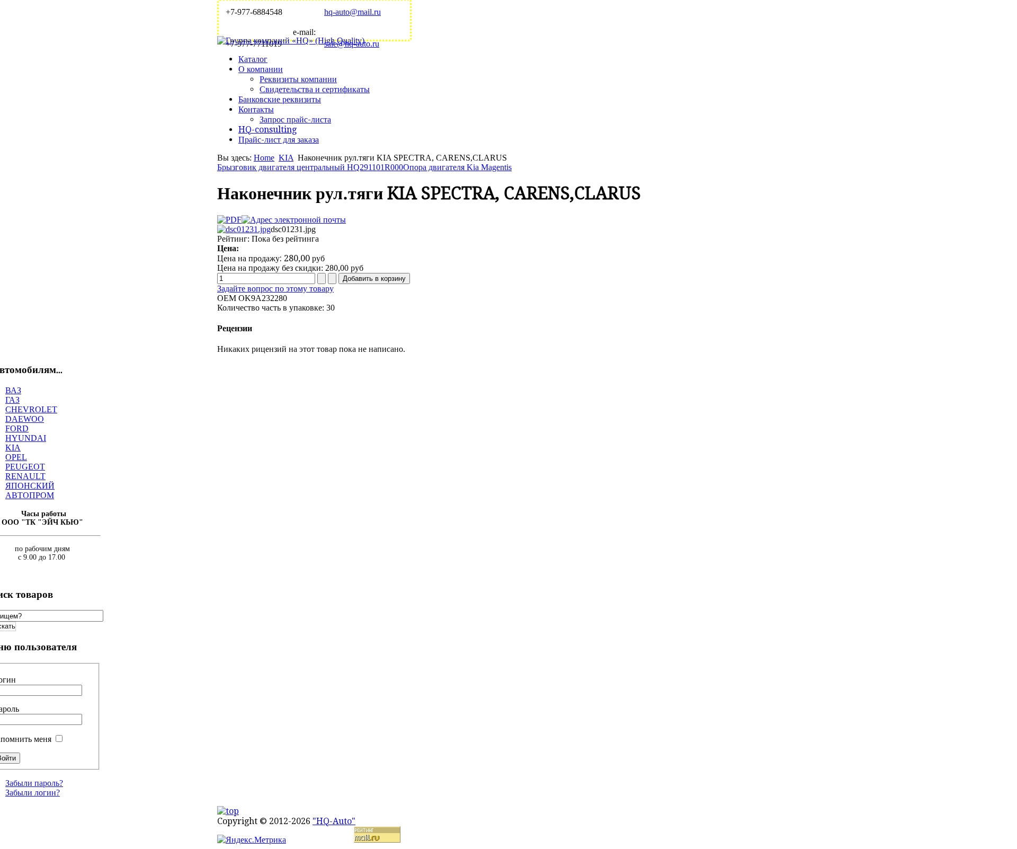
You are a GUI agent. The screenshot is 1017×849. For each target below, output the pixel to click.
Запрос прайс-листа (295, 119)
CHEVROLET (31, 409)
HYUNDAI (25, 438)
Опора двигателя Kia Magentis (457, 167)
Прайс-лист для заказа (278, 140)
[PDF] (229, 219)
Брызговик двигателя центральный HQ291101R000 (310, 167)
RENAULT (25, 476)
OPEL (16, 457)
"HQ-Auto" (334, 821)
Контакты (256, 109)
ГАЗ (12, 399)
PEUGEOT (25, 466)
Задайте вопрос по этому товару (275, 288)
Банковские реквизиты (279, 99)
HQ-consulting (267, 130)
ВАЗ (13, 390)
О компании (260, 69)
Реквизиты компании (298, 79)
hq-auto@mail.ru (352, 11)
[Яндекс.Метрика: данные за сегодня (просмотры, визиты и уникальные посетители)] (251, 840)
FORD (17, 428)
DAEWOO (24, 418)
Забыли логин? (32, 792)
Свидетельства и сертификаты (315, 89)
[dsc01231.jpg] (244, 229)
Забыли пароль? (34, 783)
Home (264, 157)
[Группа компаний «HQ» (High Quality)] (290, 40)
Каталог (252, 59)
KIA (286, 157)
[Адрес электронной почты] (294, 219)
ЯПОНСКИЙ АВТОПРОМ (30, 490)
